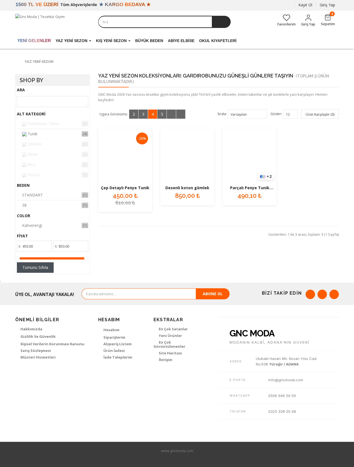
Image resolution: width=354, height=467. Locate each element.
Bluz (31, 164)
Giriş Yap (327, 4)
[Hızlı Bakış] (125, 155)
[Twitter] (322, 294)
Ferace (33, 174)
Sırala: (222, 113)
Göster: (276, 113)
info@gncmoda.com (285, 380)
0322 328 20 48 (282, 411)
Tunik (32, 133)
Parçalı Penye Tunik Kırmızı (249, 190)
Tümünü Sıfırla (35, 267)
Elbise (32, 154)
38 (24, 205)
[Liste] (171, 114)
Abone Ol (213, 293)
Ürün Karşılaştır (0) (320, 114)
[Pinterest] (334, 294)
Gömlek (34, 144)
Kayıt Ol (305, 4)
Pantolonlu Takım (43, 123)
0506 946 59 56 (282, 395)
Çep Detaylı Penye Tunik (125, 187)
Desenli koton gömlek (187, 187)
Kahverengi (32, 225)
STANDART (32, 195)
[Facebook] (310, 294)
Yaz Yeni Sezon (39, 61)
